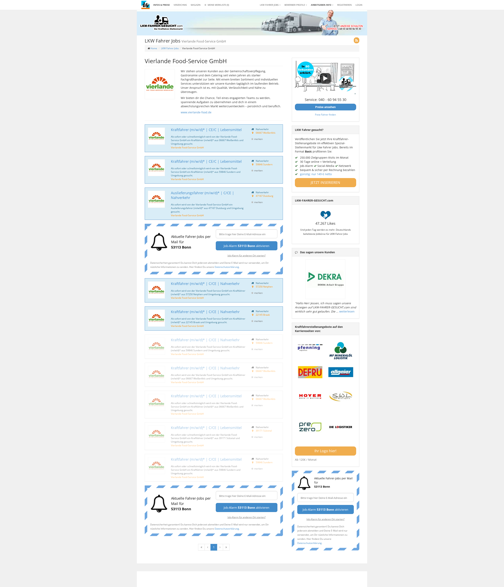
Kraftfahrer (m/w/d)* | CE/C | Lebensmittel (206, 129)
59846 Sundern (264, 164)
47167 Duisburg (264, 195)
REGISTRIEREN (344, 4)
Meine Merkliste (218, 4)
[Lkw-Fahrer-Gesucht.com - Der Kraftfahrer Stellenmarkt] (161, 22)
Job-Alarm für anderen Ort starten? (247, 255)
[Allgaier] (340, 372)
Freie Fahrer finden (325, 114)
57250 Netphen (264, 286)
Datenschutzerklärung (227, 266)
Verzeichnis (180, 4)
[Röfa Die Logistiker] (340, 427)
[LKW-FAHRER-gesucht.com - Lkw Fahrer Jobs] (145, 5)
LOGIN (359, 4)
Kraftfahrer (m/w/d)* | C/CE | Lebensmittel (206, 396)
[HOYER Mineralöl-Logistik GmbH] (310, 396)
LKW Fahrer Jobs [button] (269, 4)
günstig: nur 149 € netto (316, 174)
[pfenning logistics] (310, 347)
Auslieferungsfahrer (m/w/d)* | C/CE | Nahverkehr (202, 195)
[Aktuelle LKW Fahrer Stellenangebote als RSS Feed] (356, 40)
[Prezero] (310, 427)
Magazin (195, 4)
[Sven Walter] (340, 396)
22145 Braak (263, 314)
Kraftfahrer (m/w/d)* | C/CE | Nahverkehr (205, 283)
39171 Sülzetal (264, 430)
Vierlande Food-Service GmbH (187, 147)
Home (153, 48)
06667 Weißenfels (265, 132)
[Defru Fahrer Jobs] (310, 372)
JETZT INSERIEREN (325, 182)
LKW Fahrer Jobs (170, 48)
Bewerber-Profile (295, 4)
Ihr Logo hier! (325, 450)
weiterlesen (347, 311)
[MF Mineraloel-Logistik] (340, 350)
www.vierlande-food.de (196, 112)
